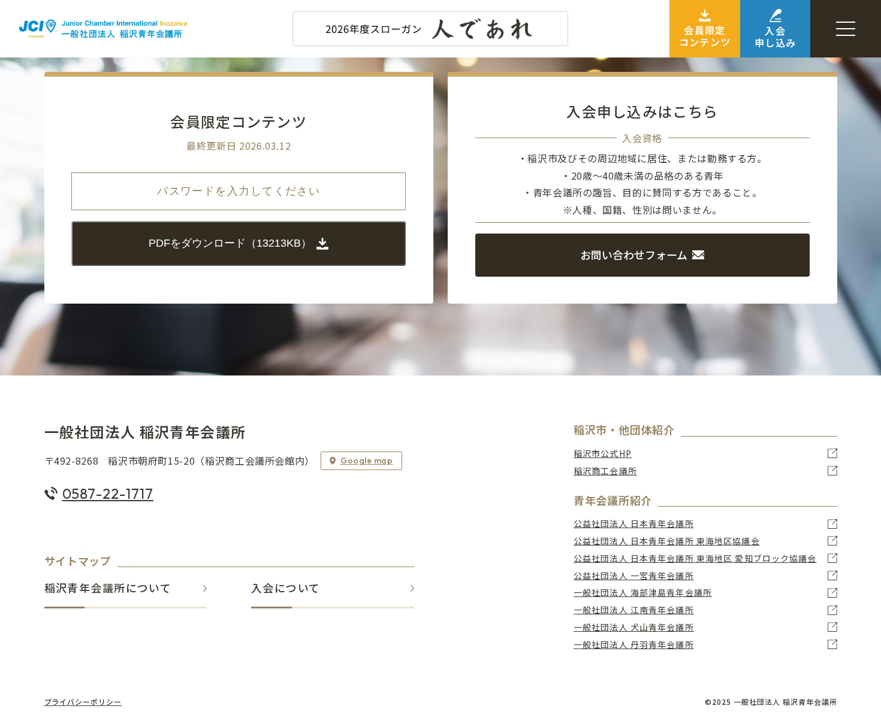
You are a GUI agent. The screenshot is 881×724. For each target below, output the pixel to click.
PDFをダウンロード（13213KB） (230, 243)
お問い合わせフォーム (633, 254)
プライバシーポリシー (83, 702)
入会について (286, 588)
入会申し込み (775, 36)
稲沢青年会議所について (108, 588)
